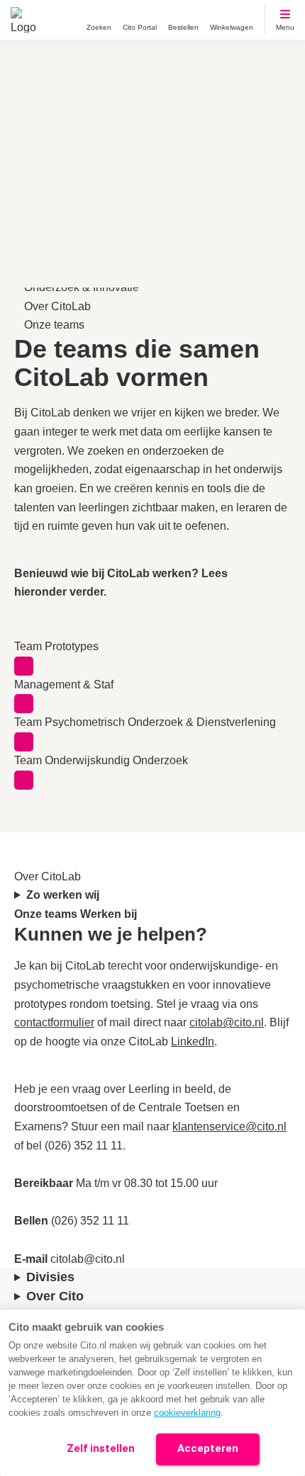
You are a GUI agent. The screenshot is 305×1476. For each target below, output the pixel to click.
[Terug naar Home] (23, 20)
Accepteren (207, 1448)
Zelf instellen (101, 1448)
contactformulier (54, 1022)
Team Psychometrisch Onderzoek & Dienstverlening (145, 722)
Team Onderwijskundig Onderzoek (101, 760)
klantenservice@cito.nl (229, 1126)
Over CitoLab (57, 306)
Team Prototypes (56, 646)
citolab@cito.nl (226, 1022)
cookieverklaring (187, 1412)
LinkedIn (192, 1041)
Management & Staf (63, 685)
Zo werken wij (64, 895)
